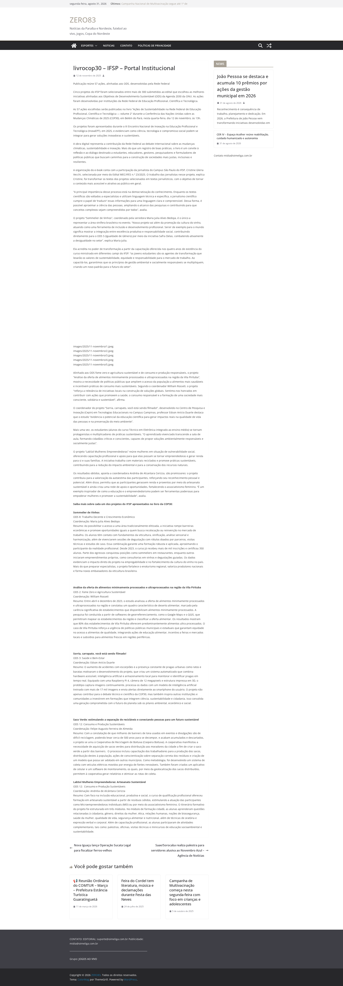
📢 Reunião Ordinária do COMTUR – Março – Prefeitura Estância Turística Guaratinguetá (91, 890)
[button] (95, 45)
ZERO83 (83, 20)
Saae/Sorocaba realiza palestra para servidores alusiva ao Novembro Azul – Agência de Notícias (177, 850)
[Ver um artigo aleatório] (269, 45)
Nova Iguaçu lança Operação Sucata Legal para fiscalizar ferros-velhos (102, 847)
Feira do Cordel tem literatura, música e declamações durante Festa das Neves (137, 890)
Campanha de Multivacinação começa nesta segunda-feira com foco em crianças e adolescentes (184, 892)
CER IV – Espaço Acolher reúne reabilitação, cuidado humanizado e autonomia (243, 136)
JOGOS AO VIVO (88, 959)
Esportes (87, 45)
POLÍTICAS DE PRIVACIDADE (154, 45)
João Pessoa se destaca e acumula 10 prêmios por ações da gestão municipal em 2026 (242, 86)
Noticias (109, 45)
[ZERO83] (74, 45)
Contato (126, 45)
